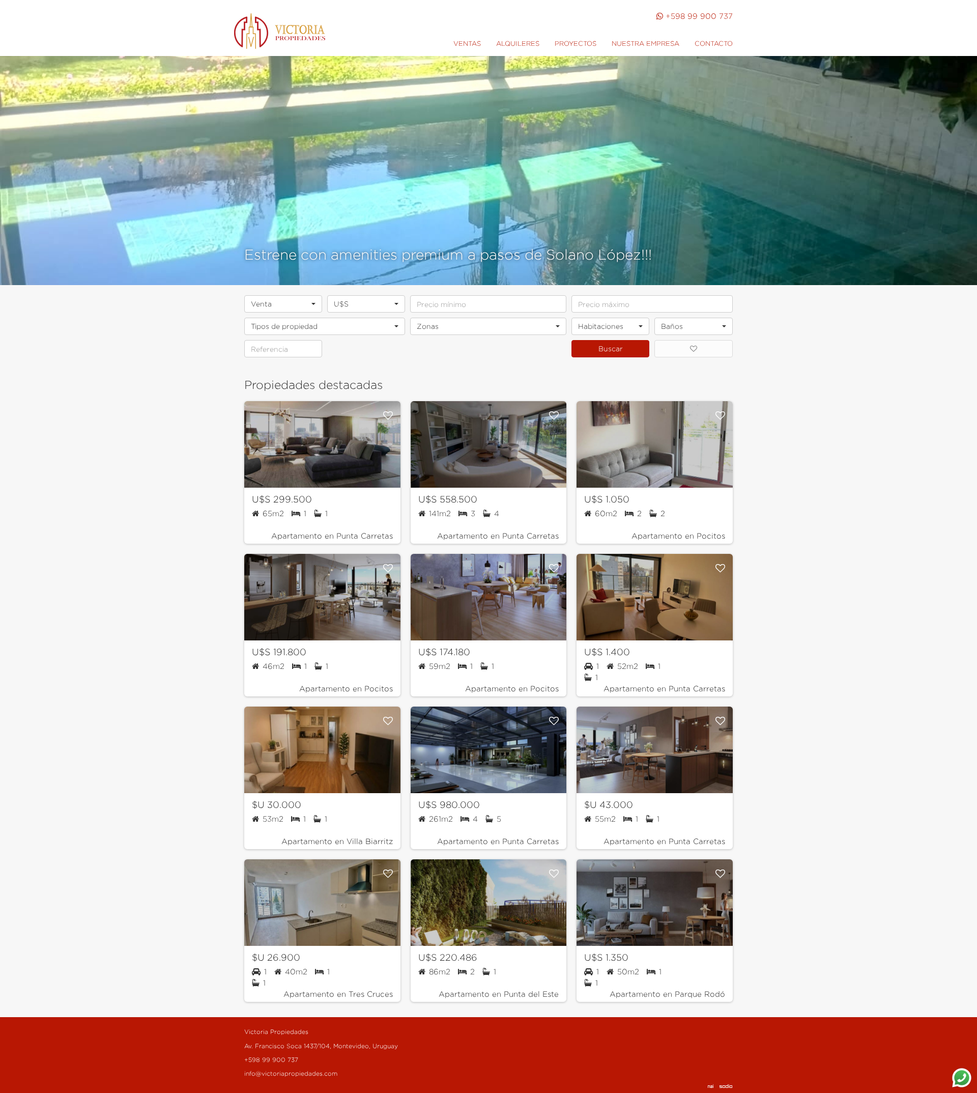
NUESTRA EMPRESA (645, 43)
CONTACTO (714, 43)
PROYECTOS (575, 43)
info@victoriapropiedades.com (290, 1073)
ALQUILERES (517, 43)
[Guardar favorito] (388, 416)
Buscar (610, 348)
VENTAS (467, 43)
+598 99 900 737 (699, 16)
